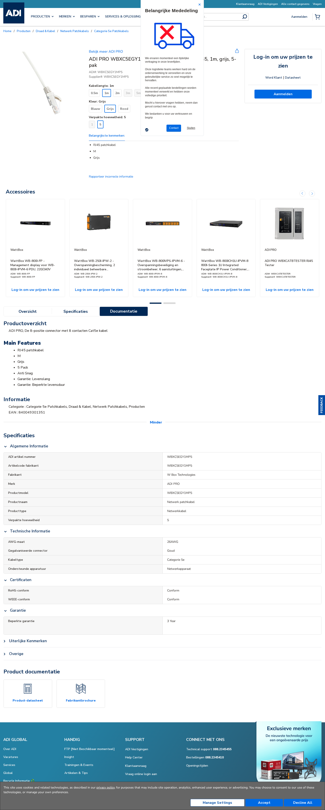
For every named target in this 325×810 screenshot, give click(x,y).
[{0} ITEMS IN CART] (318, 17)
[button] (321, 405)
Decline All (302, 802)
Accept (264, 802)
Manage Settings (217, 802)
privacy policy (105, 787)
